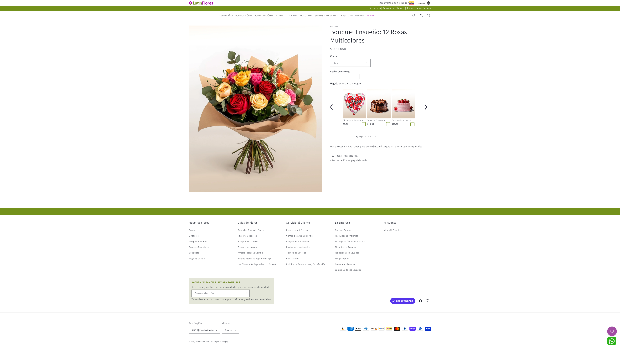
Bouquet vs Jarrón (247, 247)
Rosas (192, 230)
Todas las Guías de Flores (251, 230)
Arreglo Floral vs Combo (250, 252)
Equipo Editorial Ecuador (348, 269)
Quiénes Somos (343, 230)
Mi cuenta (375, 8)
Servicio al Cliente (394, 8)
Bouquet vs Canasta (248, 241)
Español (421, 3)
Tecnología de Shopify (219, 341)
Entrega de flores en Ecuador (350, 241)
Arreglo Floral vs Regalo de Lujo (254, 258)
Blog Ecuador (342, 258)
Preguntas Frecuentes (297, 241)
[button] (244, 15)
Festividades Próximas (346, 235)
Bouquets (194, 252)
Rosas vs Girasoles (247, 235)
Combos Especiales (199, 247)
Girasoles (194, 235)
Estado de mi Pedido (419, 8)
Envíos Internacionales (298, 247)
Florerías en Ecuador (346, 247)
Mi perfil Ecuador (392, 230)
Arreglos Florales (198, 241)
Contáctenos (293, 258)
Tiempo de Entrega (296, 252)
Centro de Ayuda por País (299, 235)
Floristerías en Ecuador (347, 252)
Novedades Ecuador (345, 264)
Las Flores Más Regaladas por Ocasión (257, 264)
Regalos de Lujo (197, 258)
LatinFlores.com (202, 341)
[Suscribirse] (245, 293)
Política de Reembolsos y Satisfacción (306, 264)
